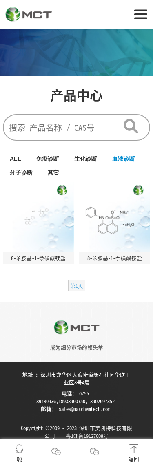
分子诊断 (21, 172)
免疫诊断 (47, 158)
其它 (53, 172)
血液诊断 (123, 158)
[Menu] (140, 13)
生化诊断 (85, 158)
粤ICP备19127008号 (87, 435)
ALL (15, 158)
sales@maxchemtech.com (84, 409)
